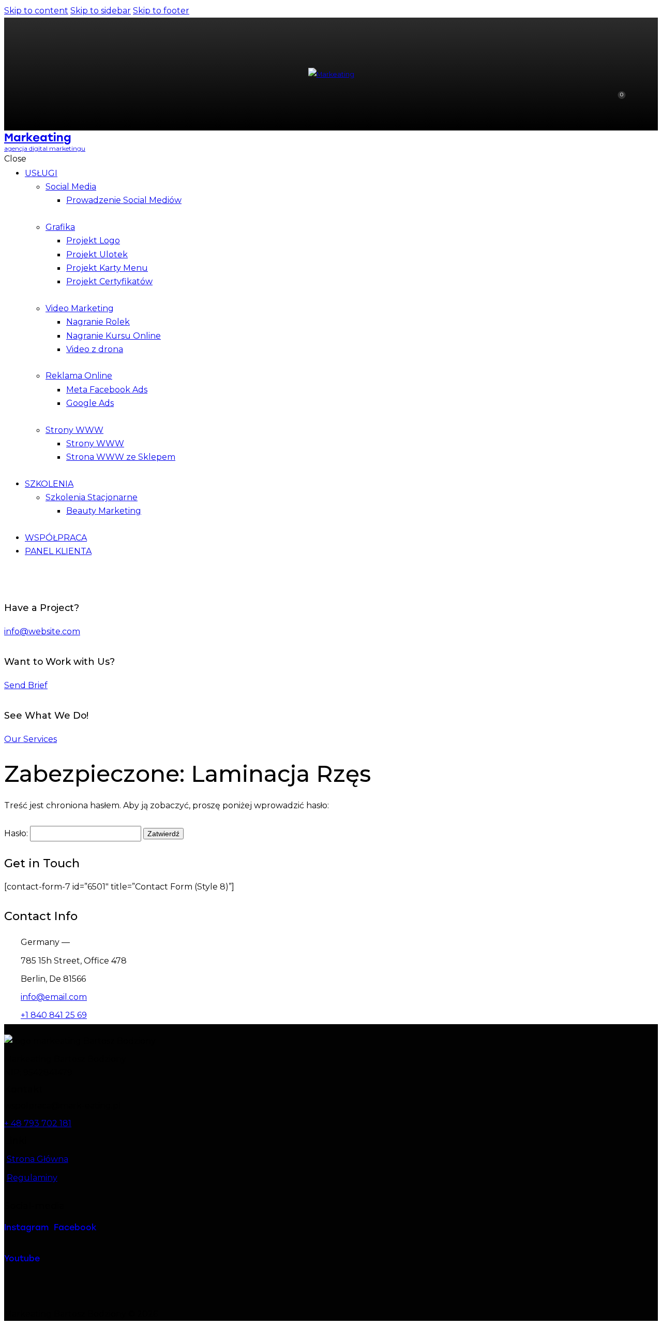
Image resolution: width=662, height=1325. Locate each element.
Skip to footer (161, 11)
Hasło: (17, 833)
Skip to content (36, 11)
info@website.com (42, 631)
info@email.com (54, 997)
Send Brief (26, 685)
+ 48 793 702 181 (37, 1123)
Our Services (30, 739)
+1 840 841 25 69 (54, 1015)
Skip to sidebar (100, 11)
